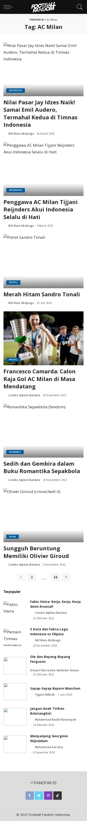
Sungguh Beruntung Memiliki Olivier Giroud (36, 551)
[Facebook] (30, 795)
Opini (12, 536)
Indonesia (15, 90)
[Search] (79, 7)
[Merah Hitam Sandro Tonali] (43, 261)
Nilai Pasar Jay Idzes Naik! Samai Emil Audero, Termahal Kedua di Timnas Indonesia (40, 113)
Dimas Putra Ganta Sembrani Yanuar (54, 670)
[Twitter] (39, 795)
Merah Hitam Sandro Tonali (41, 294)
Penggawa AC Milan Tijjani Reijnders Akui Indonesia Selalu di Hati (40, 209)
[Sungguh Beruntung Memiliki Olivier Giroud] (43, 515)
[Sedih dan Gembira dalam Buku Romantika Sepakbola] (43, 431)
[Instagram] (48, 795)
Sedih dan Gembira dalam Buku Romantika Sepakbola (41, 467)
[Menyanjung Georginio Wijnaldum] (15, 744)
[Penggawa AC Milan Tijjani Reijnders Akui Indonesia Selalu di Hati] (43, 169)
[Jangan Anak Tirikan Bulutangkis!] (15, 716)
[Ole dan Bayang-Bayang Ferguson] (15, 665)
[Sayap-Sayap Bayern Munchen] (15, 691)
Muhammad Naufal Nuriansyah (55, 719)
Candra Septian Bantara (24, 395)
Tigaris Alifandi (45, 694)
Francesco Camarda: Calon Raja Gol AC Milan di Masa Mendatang (39, 378)
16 (55, 577)
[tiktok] (57, 795)
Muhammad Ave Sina (49, 747)
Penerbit (15, 451)
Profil (13, 282)
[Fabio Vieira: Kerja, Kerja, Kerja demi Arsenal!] (15, 610)
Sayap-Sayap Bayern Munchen (55, 688)
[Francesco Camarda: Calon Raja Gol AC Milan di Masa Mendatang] (43, 338)
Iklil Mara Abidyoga (21, 133)
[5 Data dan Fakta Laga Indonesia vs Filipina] (15, 637)
